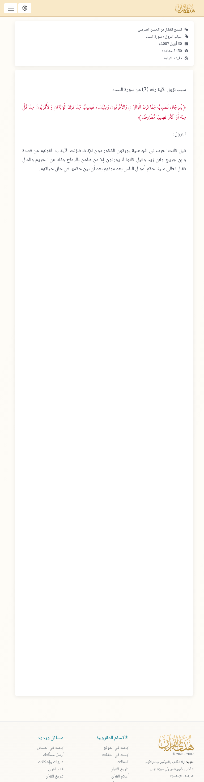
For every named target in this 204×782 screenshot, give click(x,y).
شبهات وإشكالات (50, 762)
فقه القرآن (55, 769)
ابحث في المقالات (115, 755)
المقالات (123, 762)
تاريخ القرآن (119, 769)
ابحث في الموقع (116, 747)
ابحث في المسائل (50, 747)
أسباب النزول (173, 37)
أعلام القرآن (120, 776)
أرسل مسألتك (53, 755)
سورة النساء (154, 37)
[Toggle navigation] (10, 8)
